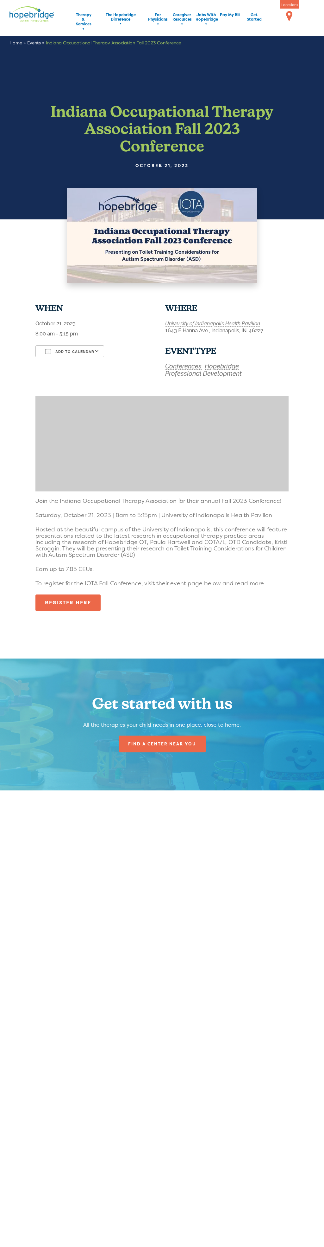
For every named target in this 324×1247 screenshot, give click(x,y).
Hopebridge (222, 366)
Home (15, 43)
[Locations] (289, 16)
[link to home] (41, 15)
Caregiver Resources (182, 17)
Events (34, 43)
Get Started (254, 17)
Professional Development (203, 373)
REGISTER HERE (68, 602)
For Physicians (158, 17)
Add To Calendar (74, 352)
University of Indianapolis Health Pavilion (212, 324)
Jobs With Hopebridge (206, 17)
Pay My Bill (230, 15)
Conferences (183, 366)
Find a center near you (162, 744)
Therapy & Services (83, 20)
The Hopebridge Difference (121, 17)
